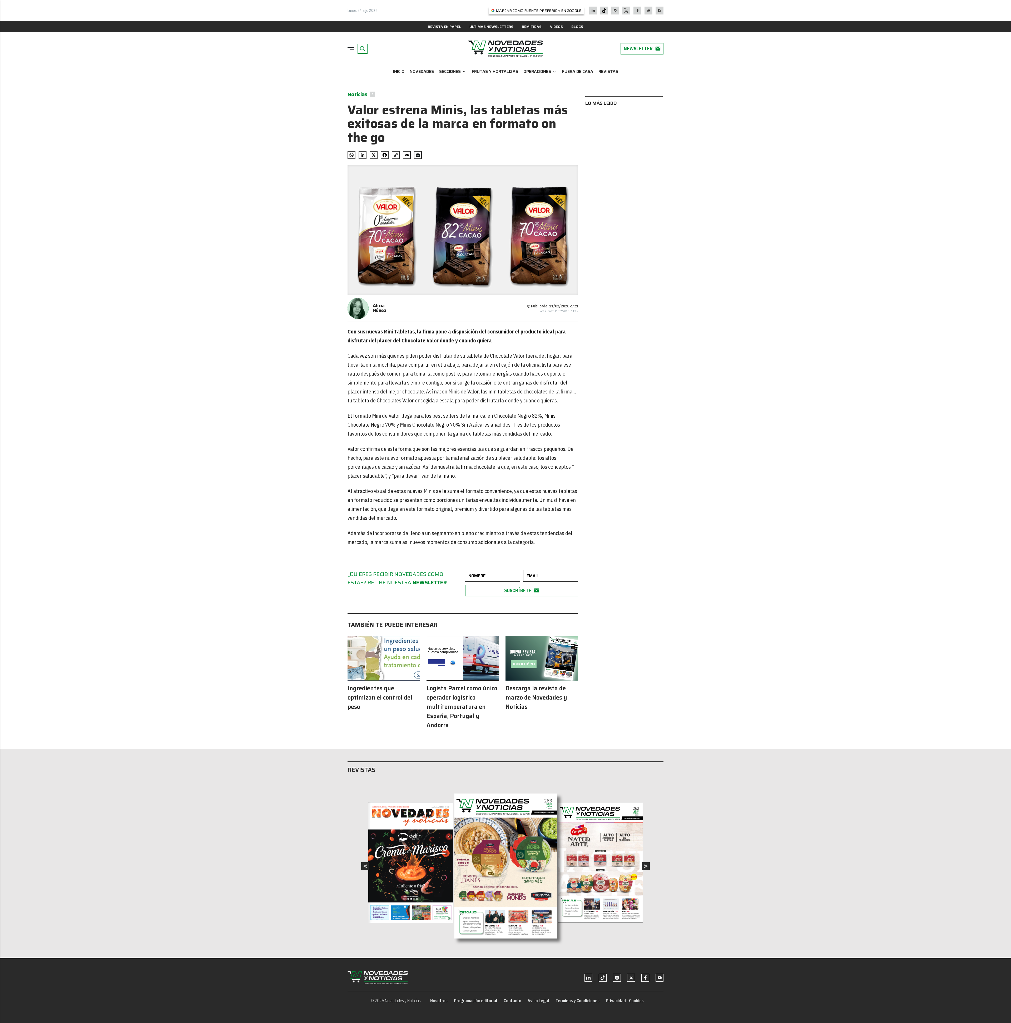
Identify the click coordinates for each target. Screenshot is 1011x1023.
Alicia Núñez (379, 308)
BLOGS (577, 26)
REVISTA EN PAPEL (444, 26)
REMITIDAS (532, 26)
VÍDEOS (556, 26)
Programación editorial (475, 1000)
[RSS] (659, 10)
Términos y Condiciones (577, 1000)
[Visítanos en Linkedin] (593, 10)
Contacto (512, 1000)
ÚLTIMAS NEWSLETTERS (491, 26)
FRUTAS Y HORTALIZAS (495, 71)
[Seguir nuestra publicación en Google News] (418, 155)
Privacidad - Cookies (625, 1000)
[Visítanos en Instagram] (615, 10)
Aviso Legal (538, 1000)
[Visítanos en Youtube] (648, 10)
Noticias (357, 94)
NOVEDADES (422, 71)
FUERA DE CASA (577, 71)
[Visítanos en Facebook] (637, 10)
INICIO (398, 71)
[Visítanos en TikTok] (604, 10)
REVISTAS (608, 71)
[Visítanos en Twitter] (626, 10)
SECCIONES (453, 71)
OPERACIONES (540, 71)
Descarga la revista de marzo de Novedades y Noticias (536, 697)
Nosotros (439, 1000)
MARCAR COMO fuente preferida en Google (538, 10)
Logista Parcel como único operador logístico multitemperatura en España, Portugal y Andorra (462, 707)
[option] (505, 866)
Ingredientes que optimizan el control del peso (380, 697)
